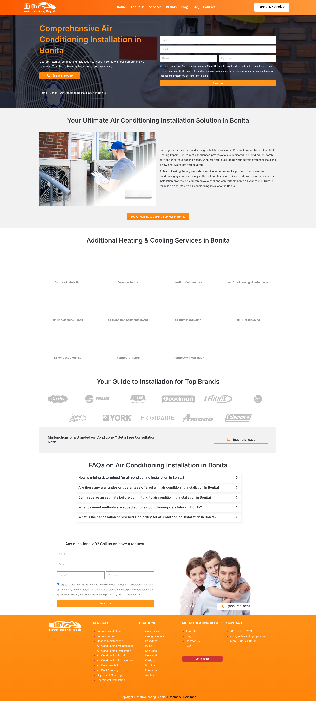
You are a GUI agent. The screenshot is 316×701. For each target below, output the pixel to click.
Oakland (150, 660)
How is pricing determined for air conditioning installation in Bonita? (131, 478)
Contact (209, 7)
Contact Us (193, 640)
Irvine (148, 645)
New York (151, 655)
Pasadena (151, 640)
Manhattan (151, 670)
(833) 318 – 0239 (241, 631)
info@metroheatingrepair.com (248, 636)
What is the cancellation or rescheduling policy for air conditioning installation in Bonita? (147, 517)
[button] (158, 478)
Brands (171, 7)
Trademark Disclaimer (181, 697)
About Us (137, 7)
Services (155, 7)
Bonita (53, 92)
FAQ (195, 7)
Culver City (152, 631)
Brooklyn (150, 665)
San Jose (151, 650)
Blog (184, 7)
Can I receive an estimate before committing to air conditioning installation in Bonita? (144, 497)
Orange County (154, 636)
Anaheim (150, 675)
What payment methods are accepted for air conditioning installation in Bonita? (140, 507)
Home (121, 7)
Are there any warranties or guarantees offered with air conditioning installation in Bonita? (149, 487)
